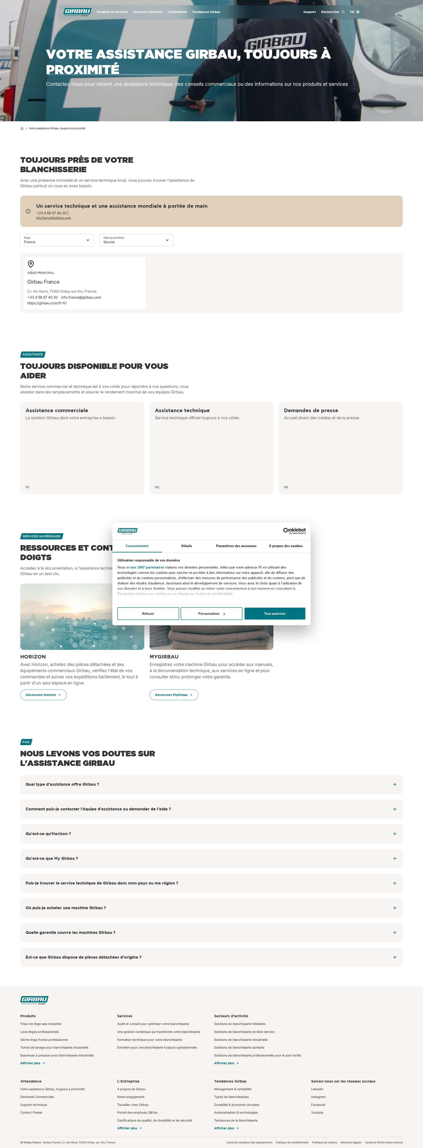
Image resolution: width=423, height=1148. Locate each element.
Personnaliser (209, 613)
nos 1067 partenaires (147, 567)
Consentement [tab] (137, 546)
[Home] (22, 128)
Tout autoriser (275, 613)
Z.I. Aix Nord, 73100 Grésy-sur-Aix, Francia (61, 291)
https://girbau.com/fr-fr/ (47, 303)
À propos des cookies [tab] (286, 546)
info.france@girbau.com (53, 218)
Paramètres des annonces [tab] (236, 546)
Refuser (148, 613)
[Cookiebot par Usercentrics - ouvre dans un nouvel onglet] (286, 531)
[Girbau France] (77, 12)
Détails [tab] (186, 546)
